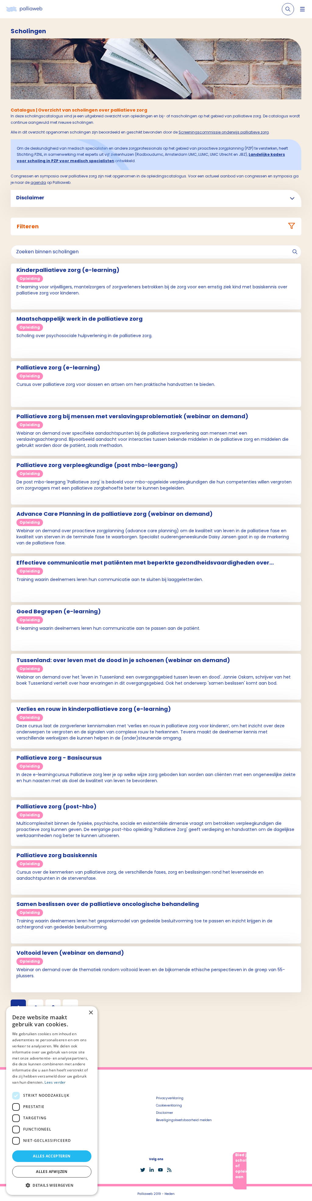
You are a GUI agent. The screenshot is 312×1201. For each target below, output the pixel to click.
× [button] (90, 1012)
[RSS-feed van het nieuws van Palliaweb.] (169, 1169)
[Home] (24, 9)
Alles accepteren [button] (51, 1156)
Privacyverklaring (169, 1098)
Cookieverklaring (169, 1105)
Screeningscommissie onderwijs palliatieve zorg (224, 132)
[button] (51, 1185)
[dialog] (52, 1100)
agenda (38, 182)
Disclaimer (164, 1112)
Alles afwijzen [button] (52, 1171)
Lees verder (55, 1082)
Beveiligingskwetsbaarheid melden (184, 1120)
